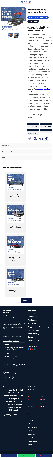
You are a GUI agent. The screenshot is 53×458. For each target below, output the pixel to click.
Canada (43, 393)
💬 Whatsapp (26, 455)
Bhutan (31, 396)
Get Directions (8, 317)
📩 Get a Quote (44, 455)
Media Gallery (33, 340)
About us (31, 313)
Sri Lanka (32, 399)
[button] (4, 2)
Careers (31, 337)
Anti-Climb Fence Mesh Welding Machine (15, 259)
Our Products (33, 320)
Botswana (32, 406)
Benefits (5, 146)
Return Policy (33, 323)
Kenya (42, 406)
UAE (30, 413)
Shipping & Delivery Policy (38, 327)
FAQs (4, 158)
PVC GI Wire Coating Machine (15, 227)
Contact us (32, 317)
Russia (31, 410)
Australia (32, 403)
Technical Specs (9, 152)
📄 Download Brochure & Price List (38, 17)
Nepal (42, 396)
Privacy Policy (33, 333)
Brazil (42, 403)
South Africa (44, 399)
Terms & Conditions (36, 330)
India (31, 393)
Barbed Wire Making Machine (14, 291)
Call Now (16, 317)
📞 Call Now (9, 455)
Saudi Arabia (44, 410)
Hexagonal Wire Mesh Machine (14, 195)
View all (26, 301)
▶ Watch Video (33, 21)
